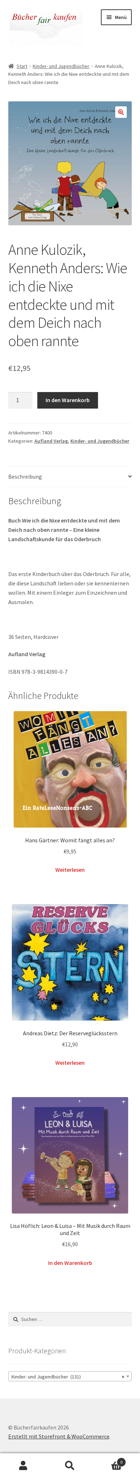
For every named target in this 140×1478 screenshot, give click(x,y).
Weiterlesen (70, 869)
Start (22, 66)
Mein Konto (23, 1466)
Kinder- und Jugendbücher (61, 66)
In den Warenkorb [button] (70, 1262)
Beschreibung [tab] (25, 476)
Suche (70, 1466)
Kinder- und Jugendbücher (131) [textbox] (68, 1376)
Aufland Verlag (51, 441)
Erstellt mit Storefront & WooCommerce (58, 1436)
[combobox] (70, 1376)
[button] (121, 112)
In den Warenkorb (68, 400)
